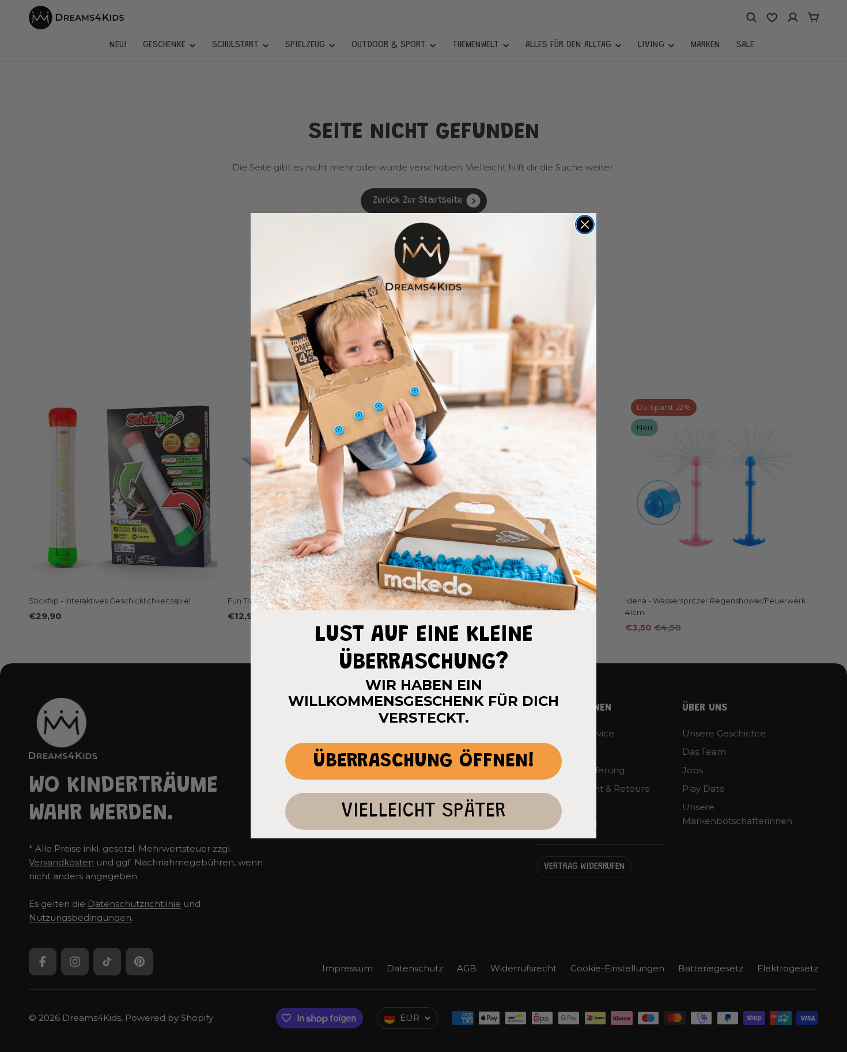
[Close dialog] (585, 224)
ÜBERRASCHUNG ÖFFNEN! (424, 761)
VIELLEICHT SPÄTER (423, 812)
